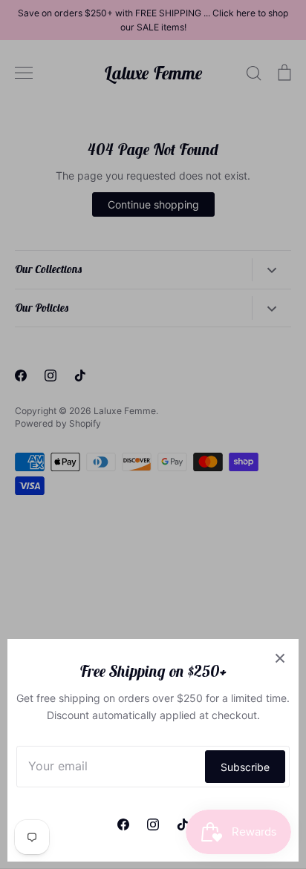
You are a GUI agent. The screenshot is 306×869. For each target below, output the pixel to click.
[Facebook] (123, 824)
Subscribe (245, 767)
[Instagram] (153, 824)
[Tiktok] (183, 824)
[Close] (280, 657)
